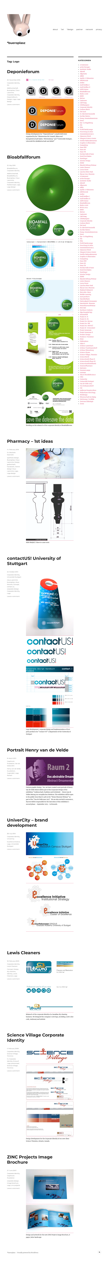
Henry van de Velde (14, 769)
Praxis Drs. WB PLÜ (86, 326)
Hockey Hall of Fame (87, 154)
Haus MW (83, 147)
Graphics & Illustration (87, 143)
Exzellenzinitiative (13, 842)
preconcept (15, 1063)
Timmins (10, 1068)
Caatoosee (83, 100)
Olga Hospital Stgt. (86, 312)
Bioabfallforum (23, 157)
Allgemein (83, 74)
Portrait (9, 775)
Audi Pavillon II (85, 87)
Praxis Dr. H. (84, 317)
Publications (84, 341)
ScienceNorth (84, 357)
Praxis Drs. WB (85, 323)
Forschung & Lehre (86, 132)
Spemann (83, 368)
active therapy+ (85, 67)
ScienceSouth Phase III (87, 361)
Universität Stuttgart (14, 577)
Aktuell (82, 71)
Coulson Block (85, 109)
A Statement (84, 65)
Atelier (82, 83)
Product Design (85, 335)
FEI (8, 85)
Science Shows (85, 352)
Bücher (82, 98)
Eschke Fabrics (85, 116)
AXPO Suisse (84, 89)
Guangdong (84, 145)
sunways (83, 372)
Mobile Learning (85, 294)
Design (9, 99)
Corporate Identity (13, 83)
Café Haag (83, 103)
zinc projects (15, 1185)
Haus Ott (83, 150)
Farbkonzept (11, 185)
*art (62, 29)
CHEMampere (84, 105)
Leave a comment (13, 104)
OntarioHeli (84, 314)
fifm (81, 127)
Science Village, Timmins (88, 355)
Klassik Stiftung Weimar (88, 165)
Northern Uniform (86, 310)
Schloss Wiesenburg (87, 350)
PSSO (81, 339)
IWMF (82, 163)
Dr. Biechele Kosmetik (87, 114)
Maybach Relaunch (86, 290)
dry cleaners (11, 971)
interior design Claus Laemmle (13, 469)
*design (70, 29)
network (89, 29)
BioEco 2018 (84, 94)
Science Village (12, 1065)
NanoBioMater (85, 299)
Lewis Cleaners (23, 952)
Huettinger (83, 158)
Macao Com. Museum (87, 174)
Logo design (11, 187)
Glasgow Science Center (88, 138)
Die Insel (83, 112)
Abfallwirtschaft (12, 88)
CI (7, 1059)
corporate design (13, 589)
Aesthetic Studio (85, 69)
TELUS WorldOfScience (88, 375)
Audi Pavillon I (85, 85)
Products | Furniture (87, 337)
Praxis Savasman (85, 330)
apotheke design (13, 458)
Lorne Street (84, 170)
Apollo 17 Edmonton (87, 78)
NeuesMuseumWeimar (87, 306)
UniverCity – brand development (27, 822)
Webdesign (83, 395)
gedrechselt (11, 464)
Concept (16, 584)
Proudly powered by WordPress (27, 1253)
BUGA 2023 (84, 207)
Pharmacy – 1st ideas (30, 441)
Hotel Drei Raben (85, 156)
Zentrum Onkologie (86, 401)
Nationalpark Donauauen (88, 301)
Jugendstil (10, 773)
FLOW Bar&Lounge (86, 129)
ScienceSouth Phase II (87, 359)
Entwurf (16, 1061)
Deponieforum (23, 71)
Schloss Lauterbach (86, 346)
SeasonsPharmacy (86, 366)
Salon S (82, 343)
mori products (85, 297)
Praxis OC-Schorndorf (87, 328)
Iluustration (11, 771)
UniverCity (10, 839)
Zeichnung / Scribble (87, 399)
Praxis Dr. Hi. (84, 319)
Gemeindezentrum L (87, 134)
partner (79, 29)
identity (9, 974)
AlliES (82, 76)
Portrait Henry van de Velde (37, 750)
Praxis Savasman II (86, 332)
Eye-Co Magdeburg (86, 123)
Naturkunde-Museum (87, 303)
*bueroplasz (16, 43)
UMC (81, 377)
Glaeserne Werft (85, 136)
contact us (10, 587)
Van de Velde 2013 (86, 384)
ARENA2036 (84, 80)
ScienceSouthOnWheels (88, 363)
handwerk (10, 466)
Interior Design (85, 161)
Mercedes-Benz (85, 292)
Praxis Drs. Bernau (86, 321)
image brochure (12, 1183)
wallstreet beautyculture (88, 390)
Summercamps (85, 370)
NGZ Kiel (83, 308)
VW (81, 388)
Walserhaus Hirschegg (87, 392)
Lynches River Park (86, 172)
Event (82, 121)
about (55, 29)
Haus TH (83, 152)
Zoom (82, 404)
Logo (14, 99)
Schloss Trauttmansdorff (88, 348)
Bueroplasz (11, 90)
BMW (82, 96)
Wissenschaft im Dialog (88, 397)
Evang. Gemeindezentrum (89, 118)
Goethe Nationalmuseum (88, 141)
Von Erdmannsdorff (87, 386)
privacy (99, 29)
